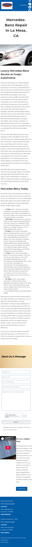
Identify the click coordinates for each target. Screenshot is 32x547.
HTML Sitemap (4, 542)
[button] (29, 3)
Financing (23, 5)
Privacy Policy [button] (4, 540)
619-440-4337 (10, 504)
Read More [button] (21, 488)
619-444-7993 (10, 522)
